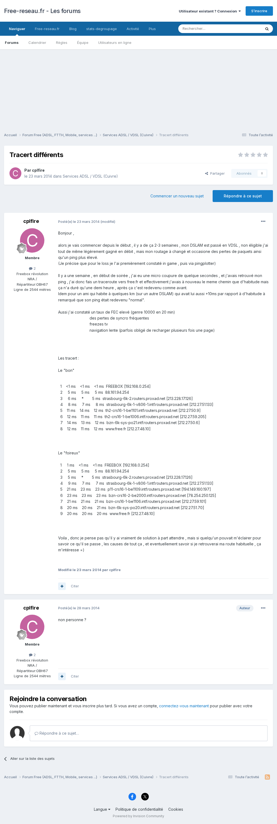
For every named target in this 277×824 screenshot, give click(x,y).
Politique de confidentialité (139, 809)
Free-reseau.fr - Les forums (42, 10)
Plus (152, 29)
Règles (61, 42)
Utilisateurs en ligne (114, 42)
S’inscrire (259, 11)
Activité (133, 29)
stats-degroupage (101, 29)
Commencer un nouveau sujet (177, 196)
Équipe (82, 42)
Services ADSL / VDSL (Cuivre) (90, 176)
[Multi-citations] (62, 586)
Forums (12, 42)
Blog (73, 29)
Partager (216, 173)
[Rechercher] (267, 28)
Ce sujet (247, 29)
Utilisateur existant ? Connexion (209, 11)
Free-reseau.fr (47, 29)
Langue (101, 809)
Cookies (175, 809)
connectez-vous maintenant (184, 706)
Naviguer (17, 29)
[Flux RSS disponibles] (267, 777)
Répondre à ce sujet (243, 196)
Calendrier (37, 42)
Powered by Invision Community (138, 816)
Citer (75, 586)
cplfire (38, 170)
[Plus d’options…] (263, 221)
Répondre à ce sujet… (58, 733)
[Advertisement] (138, 87)
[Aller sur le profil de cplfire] (15, 173)
